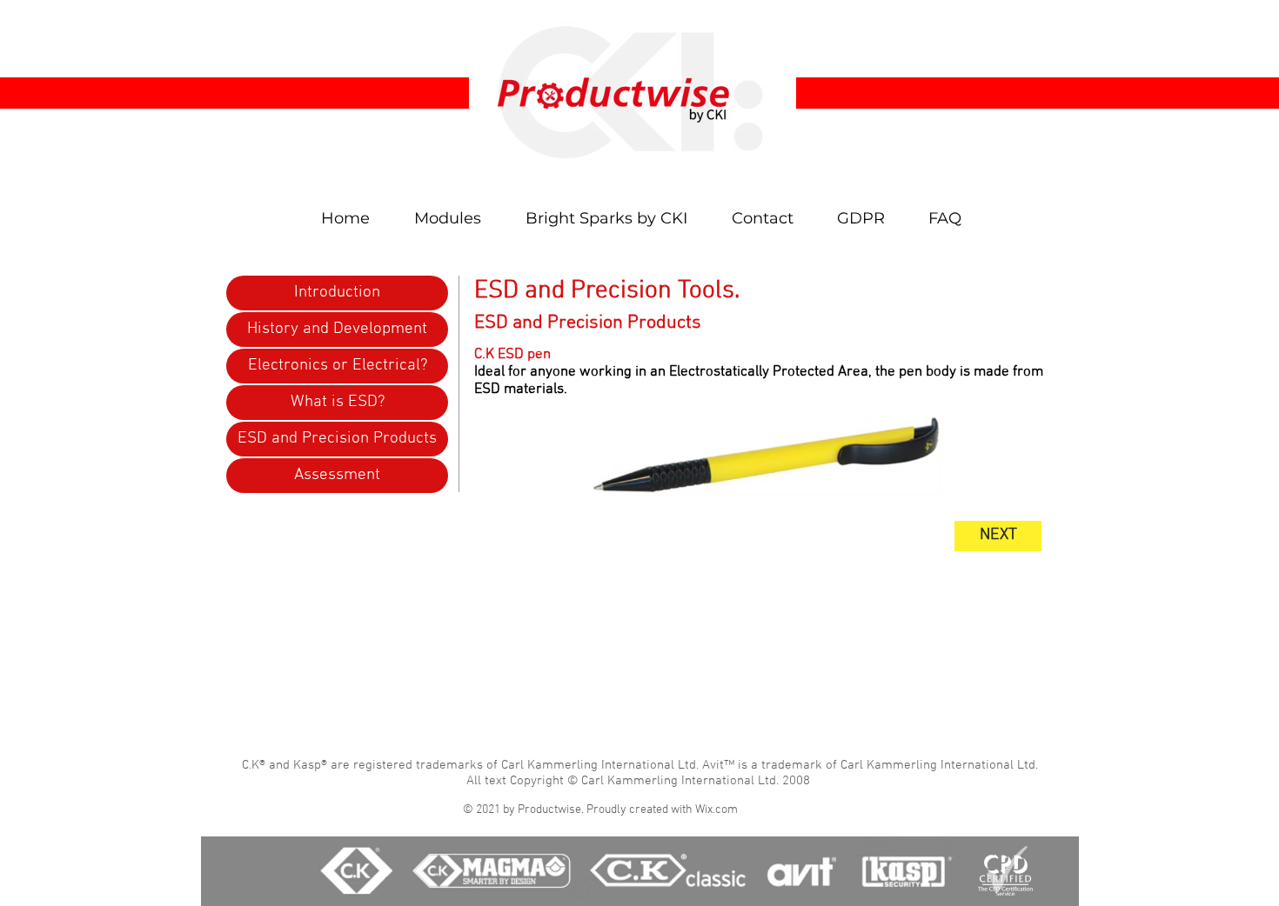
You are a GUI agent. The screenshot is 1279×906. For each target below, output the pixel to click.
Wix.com (716, 810)
